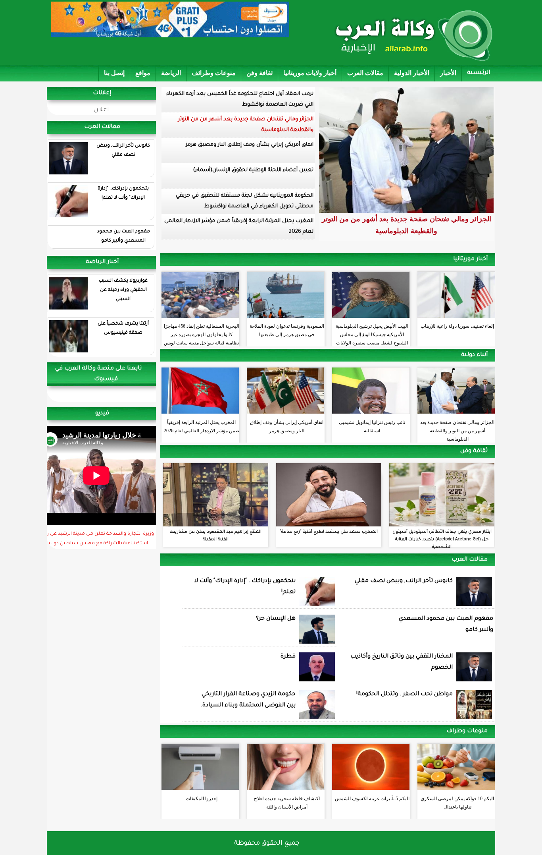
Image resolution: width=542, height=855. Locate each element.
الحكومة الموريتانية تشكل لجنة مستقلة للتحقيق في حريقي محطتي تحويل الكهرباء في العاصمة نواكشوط (244, 201)
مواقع (142, 73)
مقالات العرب (365, 73)
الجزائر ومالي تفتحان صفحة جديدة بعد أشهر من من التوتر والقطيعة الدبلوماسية (245, 124)
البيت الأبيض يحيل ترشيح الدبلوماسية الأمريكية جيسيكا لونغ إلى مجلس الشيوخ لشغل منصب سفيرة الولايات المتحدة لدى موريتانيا (372, 332)
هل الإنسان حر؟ (276, 619)
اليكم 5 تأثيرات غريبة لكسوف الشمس (372, 798)
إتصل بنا (114, 73)
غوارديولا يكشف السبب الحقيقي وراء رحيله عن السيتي (123, 290)
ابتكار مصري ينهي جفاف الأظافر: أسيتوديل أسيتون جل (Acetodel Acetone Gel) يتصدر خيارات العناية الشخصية (442, 539)
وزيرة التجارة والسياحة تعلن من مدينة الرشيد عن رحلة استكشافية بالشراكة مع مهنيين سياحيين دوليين (96, 539)
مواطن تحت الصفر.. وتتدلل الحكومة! (404, 694)
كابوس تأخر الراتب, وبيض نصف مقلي (123, 150)
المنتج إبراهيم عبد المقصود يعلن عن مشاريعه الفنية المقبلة (215, 536)
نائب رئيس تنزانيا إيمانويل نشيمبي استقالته (372, 426)
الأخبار (448, 73)
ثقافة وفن (259, 73)
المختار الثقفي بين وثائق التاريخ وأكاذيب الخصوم (401, 662)
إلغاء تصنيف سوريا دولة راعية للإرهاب (457, 326)
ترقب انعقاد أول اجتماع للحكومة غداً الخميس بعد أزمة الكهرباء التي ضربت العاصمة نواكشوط (239, 99)
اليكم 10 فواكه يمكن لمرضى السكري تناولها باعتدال (457, 803)
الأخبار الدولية (411, 73)
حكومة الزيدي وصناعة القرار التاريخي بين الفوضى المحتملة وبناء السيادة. (248, 700)
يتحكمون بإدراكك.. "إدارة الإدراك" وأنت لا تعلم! (123, 193)
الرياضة (171, 73)
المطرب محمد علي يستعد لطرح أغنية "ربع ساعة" (329, 532)
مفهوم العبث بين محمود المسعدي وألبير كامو (123, 236)
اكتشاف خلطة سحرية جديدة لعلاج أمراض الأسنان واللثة (287, 803)
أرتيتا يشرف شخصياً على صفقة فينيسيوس (123, 328)
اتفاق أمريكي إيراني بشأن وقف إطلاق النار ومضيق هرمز (249, 145)
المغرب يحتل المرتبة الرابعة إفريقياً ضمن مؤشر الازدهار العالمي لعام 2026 (238, 226)
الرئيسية (478, 73)
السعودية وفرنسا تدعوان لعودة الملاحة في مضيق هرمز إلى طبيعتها (287, 330)
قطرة (288, 657)
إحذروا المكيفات (201, 798)
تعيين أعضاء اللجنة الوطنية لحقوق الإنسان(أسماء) (253, 170)
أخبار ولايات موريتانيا (309, 73)
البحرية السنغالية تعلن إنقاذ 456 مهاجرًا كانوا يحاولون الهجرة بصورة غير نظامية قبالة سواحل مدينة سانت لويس (201, 332)
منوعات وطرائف (214, 73)
